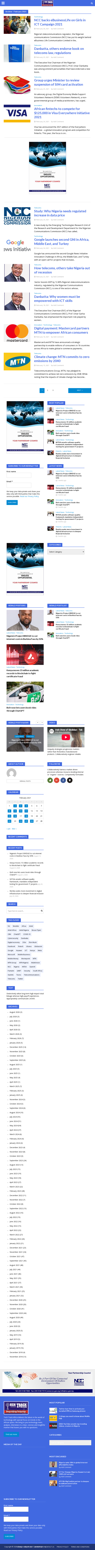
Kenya (32, 950)
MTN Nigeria (23, 962)
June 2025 (14, 1073)
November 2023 (16, 1152)
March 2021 (14, 1287)
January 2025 (15, 1095)
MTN (34, 958)
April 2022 (14, 1230)
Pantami (11, 971)
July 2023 (13, 1169)
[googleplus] (56, 780)
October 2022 (15, 1204)
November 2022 (16, 1200)
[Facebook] (63, 780)
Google (10, 950)
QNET (19, 971)
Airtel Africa (12, 930)
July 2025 (13, 1069)
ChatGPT (17, 934)
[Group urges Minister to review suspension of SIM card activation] (17, 85)
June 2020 (14, 1326)
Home (19, 1547)
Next (79, 390)
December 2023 (16, 1147)
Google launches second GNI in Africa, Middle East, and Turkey (61, 242)
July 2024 (13, 1117)
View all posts (25, 781)
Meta (40, 950)
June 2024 (14, 1121)
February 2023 (15, 1191)
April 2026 (14, 1029)
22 (9, 821)
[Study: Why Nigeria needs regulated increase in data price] (17, 215)
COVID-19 (26, 934)
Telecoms (37, 45)
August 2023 (15, 1165)
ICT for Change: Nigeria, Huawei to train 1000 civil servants (74, 1473)
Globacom (38, 946)
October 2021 (15, 1256)
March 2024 (14, 1134)
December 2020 (16, 1300)
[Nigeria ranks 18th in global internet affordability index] (53, 1464)
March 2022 (14, 1234)
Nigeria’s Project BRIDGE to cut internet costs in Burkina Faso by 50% (69, 413)
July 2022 (13, 1217)
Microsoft (11, 954)
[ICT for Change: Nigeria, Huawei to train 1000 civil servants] (53, 1473)
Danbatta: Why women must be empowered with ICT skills (57, 299)
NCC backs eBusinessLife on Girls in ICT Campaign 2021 (60, 22)
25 (26, 821)
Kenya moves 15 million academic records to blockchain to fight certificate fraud (69, 424)
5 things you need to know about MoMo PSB (74, 1417)
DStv (24, 942)
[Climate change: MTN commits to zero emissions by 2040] (17, 361)
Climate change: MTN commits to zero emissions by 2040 (61, 359)
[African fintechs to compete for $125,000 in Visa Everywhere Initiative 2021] (17, 113)
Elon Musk (33, 942)
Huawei (19, 950)
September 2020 (16, 1313)
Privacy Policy (63, 1547)
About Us (28, 1547)
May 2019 (14, 1335)
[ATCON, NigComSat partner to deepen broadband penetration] (53, 1483)
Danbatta (24, 938)
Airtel (31, 926)
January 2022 (15, 1243)
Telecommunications (31, 975)
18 (26, 816)
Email (10, 481)
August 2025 (15, 1064)
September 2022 (16, 1208)
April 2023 (14, 1182)
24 (21, 821)
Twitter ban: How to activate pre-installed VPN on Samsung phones (72, 1410)
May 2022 (14, 1226)
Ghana (28, 946)
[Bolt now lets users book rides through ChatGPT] (50, 432)
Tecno (18, 975)
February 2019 (15, 1343)
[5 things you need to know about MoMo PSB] (53, 1418)
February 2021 (15, 1291)
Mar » (14, 829)
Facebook (11, 946)
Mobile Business (24, 954)
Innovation (38, 106)
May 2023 (14, 1178)
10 (21, 811)
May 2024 (14, 1125)
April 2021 (14, 1282)
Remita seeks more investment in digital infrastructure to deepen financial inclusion (69, 456)
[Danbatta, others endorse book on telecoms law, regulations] (17, 53)
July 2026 (13, 1016)
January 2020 (15, 1330)
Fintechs (58, 451)
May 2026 (14, 1025)
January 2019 (15, 1348)
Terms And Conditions (80, 1547)
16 (15, 816)
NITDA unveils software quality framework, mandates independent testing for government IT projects (69, 444)
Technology (38, 17)
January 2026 (15, 1043)
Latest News (60, 408)
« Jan (8, 829)
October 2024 (15, 1104)
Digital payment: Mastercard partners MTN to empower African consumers (61, 330)
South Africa (37, 971)
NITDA (24, 967)
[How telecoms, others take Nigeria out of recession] (17, 272)
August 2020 (15, 1317)
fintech (20, 946)
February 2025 (15, 1091)
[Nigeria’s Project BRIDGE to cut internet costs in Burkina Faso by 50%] (50, 409)
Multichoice (35, 962)
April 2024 (14, 1130)
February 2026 (15, 1038)
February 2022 (15, 1239)
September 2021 (16, 1261)
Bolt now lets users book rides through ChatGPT (68, 434)
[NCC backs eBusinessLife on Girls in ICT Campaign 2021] (17, 24)
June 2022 (14, 1221)
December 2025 (16, 1047)
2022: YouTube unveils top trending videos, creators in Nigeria (73, 1425)
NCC (9, 967)
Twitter (20, 979)
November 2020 (16, 1304)
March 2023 (14, 1187)
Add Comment (58, 29)
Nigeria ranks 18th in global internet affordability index (73, 1464)
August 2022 (15, 1213)
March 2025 (14, 1086)
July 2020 (13, 1322)
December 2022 (16, 1195)
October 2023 (15, 1156)
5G (9, 926)
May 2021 (14, 1278)
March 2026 (14, 1034)
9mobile (16, 926)
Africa (24, 926)
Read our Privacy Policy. (29, 496)
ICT (26, 950)
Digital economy (14, 942)
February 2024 (15, 1139)
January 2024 (15, 1143)
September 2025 (16, 1060)
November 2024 (16, 1099)
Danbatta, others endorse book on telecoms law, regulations (59, 51)
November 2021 (16, 1252)
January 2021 (15, 1295)
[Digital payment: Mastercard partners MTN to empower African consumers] (17, 332)
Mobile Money (13, 958)
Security (27, 971)
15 (9, 816)
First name (11, 471)
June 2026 (14, 1021)
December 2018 (16, 1352)
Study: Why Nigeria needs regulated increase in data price (60, 213)
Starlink (10, 975)
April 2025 (14, 1082)
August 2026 (15, 1012)
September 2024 (16, 1108)
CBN (9, 934)
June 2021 (14, 1274)
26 (32, 821)
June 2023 (14, 1173)
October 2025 (15, 1056)
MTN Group (12, 962)
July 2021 (13, 1269)
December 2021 (16, 1248)
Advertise (38, 1547)
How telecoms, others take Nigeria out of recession (62, 270)
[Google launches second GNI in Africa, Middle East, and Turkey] (17, 244)
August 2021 (15, 1265)
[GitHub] (69, 780)
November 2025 (16, 1051)
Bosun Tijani (36, 930)
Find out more (11, 1434)
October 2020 (15, 1309)
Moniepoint (25, 958)
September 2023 (16, 1160)
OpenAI (32, 967)
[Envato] (50, 780)
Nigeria (16, 967)
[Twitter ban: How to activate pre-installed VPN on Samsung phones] (53, 1410)
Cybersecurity (13, 938)
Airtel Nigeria (24, 930)
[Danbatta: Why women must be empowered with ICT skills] (17, 301)
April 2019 (14, 1339)
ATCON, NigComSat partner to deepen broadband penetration (74, 1482)
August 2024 (15, 1112)
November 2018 (16, 1357)
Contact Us (49, 1547)
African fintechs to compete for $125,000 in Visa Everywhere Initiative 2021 (62, 113)
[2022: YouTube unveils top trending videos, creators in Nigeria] (53, 1425)
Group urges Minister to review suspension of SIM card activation (58, 82)
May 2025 (14, 1077)
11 (26, 811)
